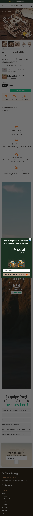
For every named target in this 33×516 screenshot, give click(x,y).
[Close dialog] (30, 239)
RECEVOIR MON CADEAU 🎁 (16, 275)
